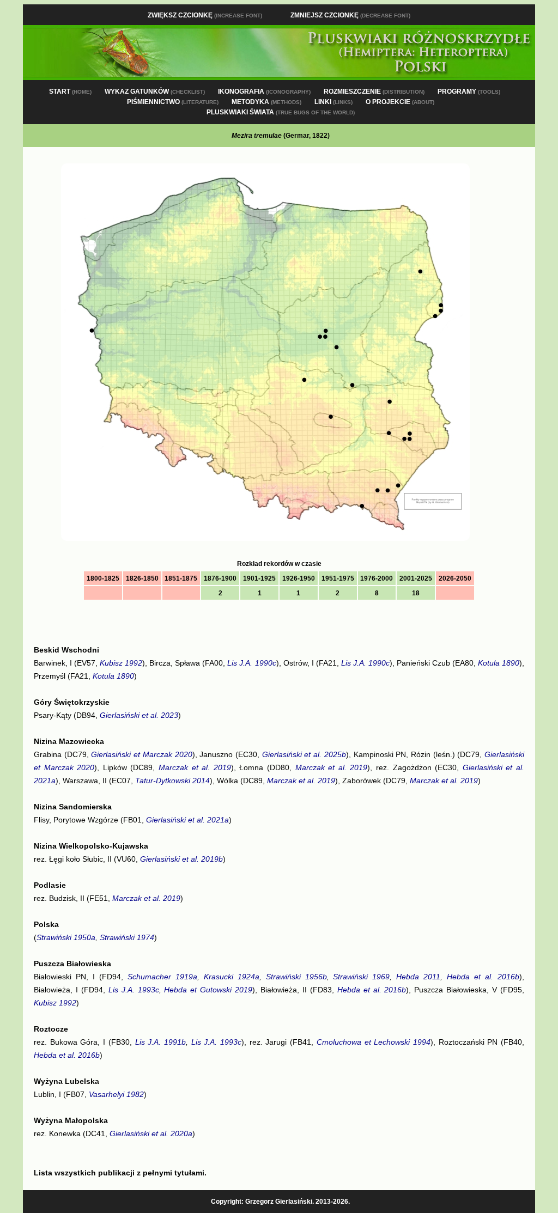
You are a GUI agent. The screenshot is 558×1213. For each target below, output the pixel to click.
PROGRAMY (469, 91)
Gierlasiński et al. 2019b (181, 859)
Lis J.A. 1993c (133, 989)
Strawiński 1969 (361, 976)
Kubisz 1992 (121, 663)
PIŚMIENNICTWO (173, 102)
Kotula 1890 (498, 663)
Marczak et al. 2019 (195, 767)
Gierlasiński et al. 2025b (304, 754)
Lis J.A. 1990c (251, 663)
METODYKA (266, 102)
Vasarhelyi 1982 (116, 1094)
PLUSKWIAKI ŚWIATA (281, 112)
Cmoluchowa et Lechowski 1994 (373, 1042)
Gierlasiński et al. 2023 (139, 715)
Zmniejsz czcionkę (350, 15)
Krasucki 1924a (231, 976)
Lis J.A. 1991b (160, 1042)
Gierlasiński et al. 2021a (187, 819)
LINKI (333, 102)
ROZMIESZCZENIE (374, 91)
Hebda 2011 (418, 976)
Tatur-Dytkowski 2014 (172, 780)
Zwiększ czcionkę (205, 15)
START (70, 91)
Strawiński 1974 (127, 937)
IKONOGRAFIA (264, 91)
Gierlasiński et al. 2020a (151, 1133)
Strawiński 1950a (66, 937)
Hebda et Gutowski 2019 (208, 989)
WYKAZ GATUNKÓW (155, 91)
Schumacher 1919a (162, 976)
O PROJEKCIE (400, 102)
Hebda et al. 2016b (483, 976)
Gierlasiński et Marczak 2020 (141, 754)
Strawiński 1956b (296, 976)
